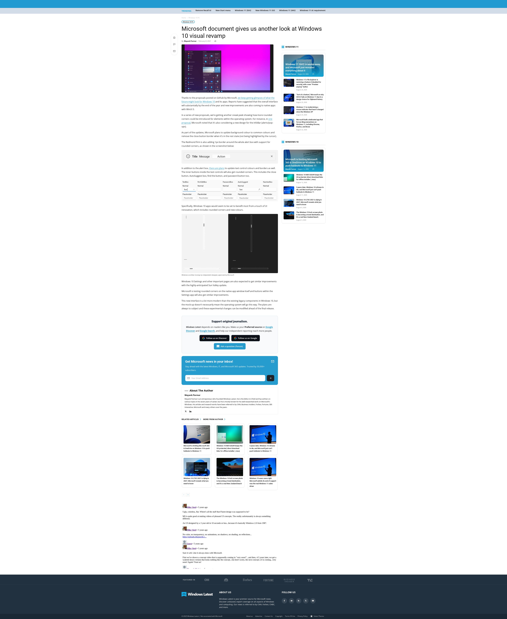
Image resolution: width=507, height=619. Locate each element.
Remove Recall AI (203, 10)
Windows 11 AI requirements (313, 10)
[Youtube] (313, 600)
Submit (270, 378)
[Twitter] (187, 411)
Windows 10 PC (188, 22)
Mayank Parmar (190, 41)
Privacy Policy (303, 616)
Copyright (278, 616)
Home (184, 18)
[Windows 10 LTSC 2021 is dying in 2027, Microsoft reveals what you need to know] (197, 467)
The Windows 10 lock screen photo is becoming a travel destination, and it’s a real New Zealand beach (230, 481)
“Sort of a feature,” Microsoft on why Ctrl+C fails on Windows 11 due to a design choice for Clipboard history (310, 97)
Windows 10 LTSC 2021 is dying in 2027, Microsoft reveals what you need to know (196, 481)
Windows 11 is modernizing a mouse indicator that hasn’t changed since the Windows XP (309, 109)
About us (249, 616)
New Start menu (223, 10)
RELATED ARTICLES (190, 419)
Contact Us (269, 616)
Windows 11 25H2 (243, 10)
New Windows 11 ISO (265, 10)
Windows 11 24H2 (287, 10)
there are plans (216, 168)
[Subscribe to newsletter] (174, 51)
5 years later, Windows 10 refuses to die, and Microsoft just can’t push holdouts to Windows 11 (262, 448)
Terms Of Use (290, 616)
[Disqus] (230, 536)
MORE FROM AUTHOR (213, 419)
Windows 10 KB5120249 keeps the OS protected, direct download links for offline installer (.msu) (229, 448)
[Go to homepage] (174, 37)
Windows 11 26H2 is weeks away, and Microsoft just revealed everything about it (303, 67)
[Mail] (291, 600)
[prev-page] (183, 494)
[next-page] (188, 494)
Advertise (258, 616)
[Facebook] (284, 600)
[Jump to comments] (174, 44)
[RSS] (298, 600)
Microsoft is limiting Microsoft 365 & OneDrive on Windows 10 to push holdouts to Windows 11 (197, 448)
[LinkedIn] (191, 411)
